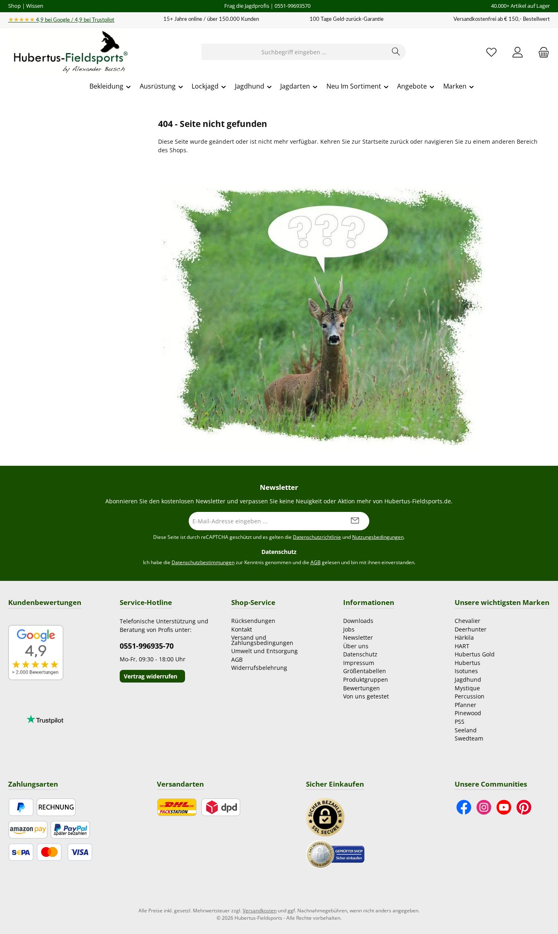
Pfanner (465, 705)
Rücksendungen (253, 621)
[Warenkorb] (541, 52)
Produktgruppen (365, 679)
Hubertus (467, 663)
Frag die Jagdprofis (246, 5)
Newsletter (358, 637)
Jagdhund (468, 679)
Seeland (466, 730)
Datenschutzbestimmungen (203, 562)
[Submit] (355, 521)
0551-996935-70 (147, 646)
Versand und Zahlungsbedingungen (262, 640)
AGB (315, 562)
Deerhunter (471, 629)
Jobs (349, 629)
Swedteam (469, 738)
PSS (459, 721)
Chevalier (467, 621)
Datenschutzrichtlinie (317, 537)
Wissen (34, 5)
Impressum (358, 663)
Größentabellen (364, 671)
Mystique (467, 688)
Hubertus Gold (475, 654)
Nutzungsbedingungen (378, 537)
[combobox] (294, 52)
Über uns (355, 646)
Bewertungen (361, 688)
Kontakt (241, 629)
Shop (14, 5)
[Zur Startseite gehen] (69, 52)
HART (462, 646)
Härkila (464, 637)
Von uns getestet (366, 696)
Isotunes (466, 671)
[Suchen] (396, 52)
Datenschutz (360, 654)
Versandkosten (260, 910)
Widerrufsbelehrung (259, 668)
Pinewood (468, 713)
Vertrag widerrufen (150, 676)
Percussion (469, 696)
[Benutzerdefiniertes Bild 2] (335, 854)
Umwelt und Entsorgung (264, 651)
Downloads (358, 621)
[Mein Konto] (518, 52)
